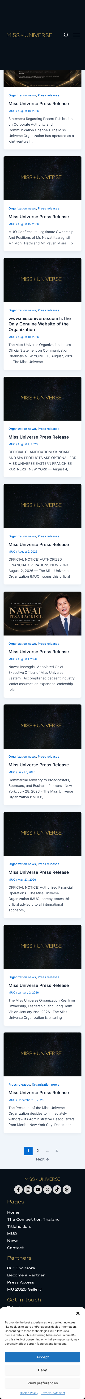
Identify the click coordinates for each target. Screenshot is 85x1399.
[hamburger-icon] (76, 35)
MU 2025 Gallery (24, 1289)
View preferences (42, 1383)
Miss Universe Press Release (38, 103)
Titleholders (19, 1226)
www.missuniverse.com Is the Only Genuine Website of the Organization (39, 324)
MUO (12, 1233)
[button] (78, 1313)
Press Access (20, 1282)
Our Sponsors (21, 1268)
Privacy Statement (53, 1393)
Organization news (22, 95)
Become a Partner (26, 1275)
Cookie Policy (29, 1393)
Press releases (48, 95)
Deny (42, 1370)
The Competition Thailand (33, 1219)
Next (42, 1159)
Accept (42, 1357)
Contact (15, 1247)
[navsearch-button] (65, 35)
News (12, 1240)
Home (13, 1212)
